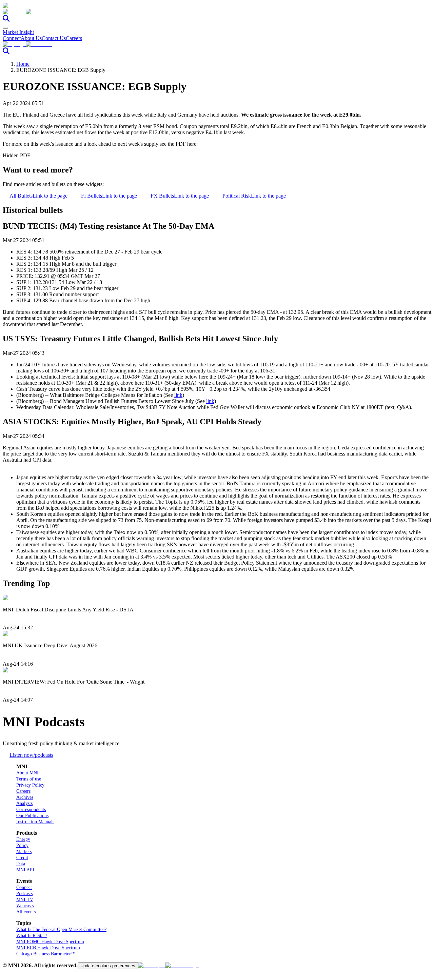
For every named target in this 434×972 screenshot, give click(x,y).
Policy (22, 845)
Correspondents (31, 809)
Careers (74, 38)
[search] (6, 20)
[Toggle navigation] (5, 28)
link (178, 395)
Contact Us (54, 38)
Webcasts (25, 905)
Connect (12, 38)
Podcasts (24, 893)
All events (26, 911)
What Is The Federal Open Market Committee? (61, 929)
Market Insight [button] (18, 32)
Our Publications (32, 815)
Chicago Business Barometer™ (46, 953)
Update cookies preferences (107, 965)
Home (22, 64)
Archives (24, 797)
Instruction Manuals (35, 821)
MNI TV (24, 899)
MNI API (25, 869)
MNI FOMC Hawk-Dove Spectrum (50, 941)
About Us (31, 38)
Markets (24, 851)
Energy (23, 839)
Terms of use (28, 779)
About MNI (27, 772)
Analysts (24, 803)
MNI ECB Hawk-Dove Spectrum (48, 947)
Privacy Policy (30, 785)
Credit (22, 857)
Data (20, 863)
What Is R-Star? (31, 935)
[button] (217, 12)
